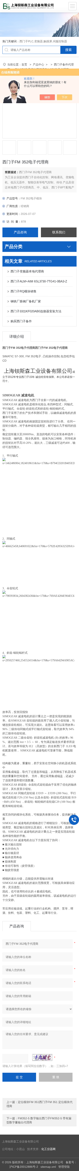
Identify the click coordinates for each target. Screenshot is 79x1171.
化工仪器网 (48, 1149)
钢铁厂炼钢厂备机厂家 (26, 301)
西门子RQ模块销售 (23, 291)
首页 (24, 64)
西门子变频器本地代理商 (27, 271)
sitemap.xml (48, 1166)
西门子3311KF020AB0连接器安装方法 (36, 311)
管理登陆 (64, 1166)
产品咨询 (20, 232)
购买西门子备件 (21, 321)
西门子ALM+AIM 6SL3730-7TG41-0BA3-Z (39, 281)
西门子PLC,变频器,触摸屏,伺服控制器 (43, 41)
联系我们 (58, 232)
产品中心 (38, 64)
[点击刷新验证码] (42, 1057)
